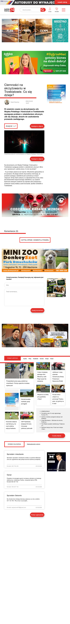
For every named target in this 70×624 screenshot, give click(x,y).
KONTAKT (56, 19)
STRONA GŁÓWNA (13, 20)
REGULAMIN (57, 31)
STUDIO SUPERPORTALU (37, 53)
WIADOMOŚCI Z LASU (36, 45)
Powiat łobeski (34, 28)
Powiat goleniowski (37, 37)
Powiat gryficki (35, 20)
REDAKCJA (56, 25)
